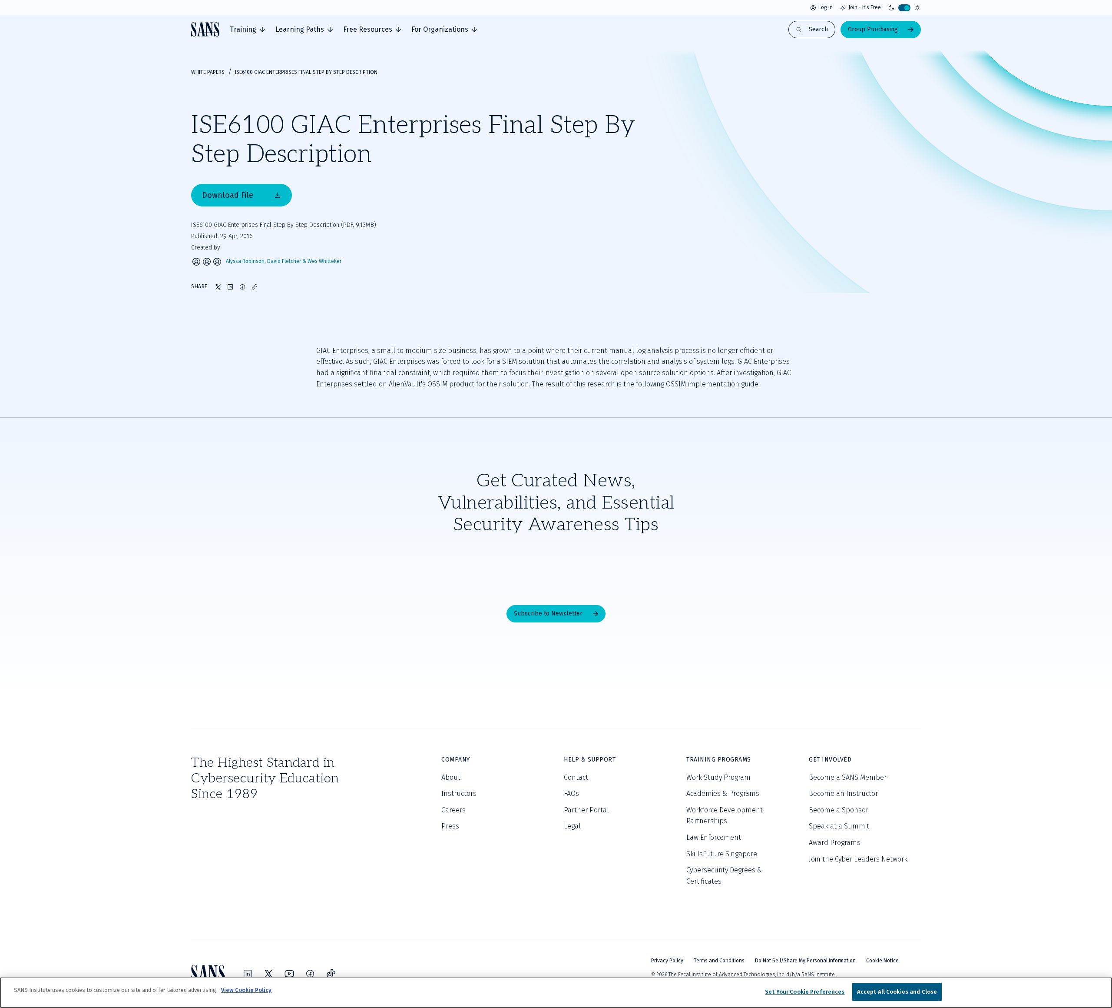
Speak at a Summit (839, 826)
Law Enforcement (713, 837)
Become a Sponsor (838, 810)
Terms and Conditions (719, 961)
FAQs (571, 793)
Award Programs (834, 842)
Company (455, 759)
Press (450, 826)
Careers (453, 810)
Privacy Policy (667, 961)
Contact (576, 777)
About (450, 777)
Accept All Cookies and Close (897, 991)
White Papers (208, 72)
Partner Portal (586, 810)
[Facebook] (310, 973)
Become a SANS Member (848, 777)
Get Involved (830, 759)
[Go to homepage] (205, 29)
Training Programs (718, 759)
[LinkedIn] (247, 973)
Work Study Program (718, 777)
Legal (572, 826)
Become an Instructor (843, 793)
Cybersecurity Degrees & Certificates (724, 875)
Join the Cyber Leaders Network (858, 859)
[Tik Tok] (331, 973)
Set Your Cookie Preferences (805, 991)
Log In (825, 7)
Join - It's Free (864, 7)
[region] (556, 992)
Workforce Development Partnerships (724, 815)
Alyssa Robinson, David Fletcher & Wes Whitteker (283, 261)
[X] (268, 973)
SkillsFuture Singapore (721, 854)
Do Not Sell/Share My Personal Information (805, 961)
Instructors (459, 793)
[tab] (247, 29)
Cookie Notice (882, 961)
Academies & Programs (722, 793)
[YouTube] (289, 973)
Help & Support (590, 759)
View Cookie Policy (246, 990)
